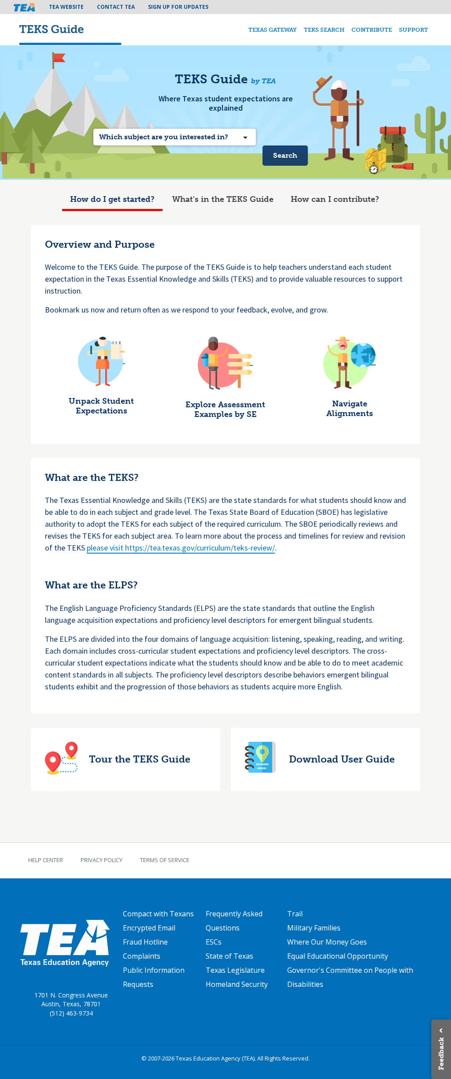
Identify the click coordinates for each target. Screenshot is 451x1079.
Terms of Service (164, 860)
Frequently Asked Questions (234, 921)
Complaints (141, 956)
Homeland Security (237, 984)
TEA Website (66, 7)
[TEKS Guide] (70, 30)
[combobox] (174, 137)
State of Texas (229, 956)
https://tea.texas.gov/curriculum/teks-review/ (200, 548)
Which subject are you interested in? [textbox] (163, 137)
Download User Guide (342, 759)
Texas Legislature (235, 970)
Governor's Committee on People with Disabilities (350, 977)
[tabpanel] (226, 515)
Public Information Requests (154, 977)
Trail (295, 914)
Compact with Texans (158, 914)
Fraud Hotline (145, 942)
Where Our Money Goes (327, 942)
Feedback (441, 1053)
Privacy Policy (101, 860)
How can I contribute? (335, 199)
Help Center (45, 860)
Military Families (313, 928)
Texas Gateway (272, 29)
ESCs (214, 942)
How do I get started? (112, 199)
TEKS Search (324, 29)
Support (413, 29)
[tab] (112, 200)
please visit (106, 548)
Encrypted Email (149, 928)
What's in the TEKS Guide (223, 199)
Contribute (371, 29)
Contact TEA (116, 7)
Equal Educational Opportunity (337, 956)
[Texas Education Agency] (64, 942)
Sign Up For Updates (178, 7)
